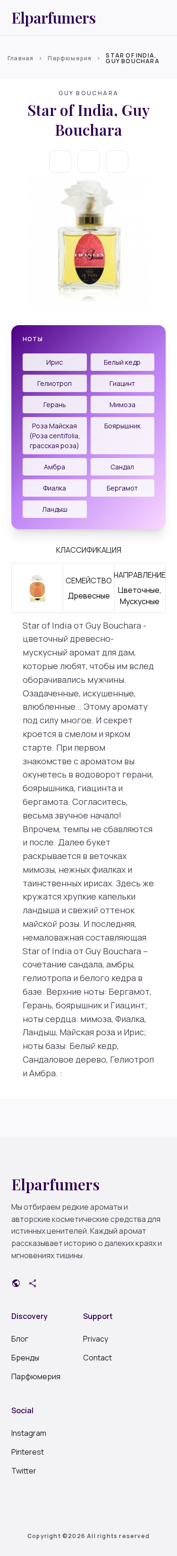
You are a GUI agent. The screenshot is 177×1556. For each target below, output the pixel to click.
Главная (21, 58)
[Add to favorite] (88, 161)
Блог (19, 1339)
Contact (97, 1357)
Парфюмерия (70, 58)
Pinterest (27, 1452)
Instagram (28, 1433)
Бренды (25, 1357)
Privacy (95, 1339)
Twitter (23, 1471)
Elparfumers (53, 17)
